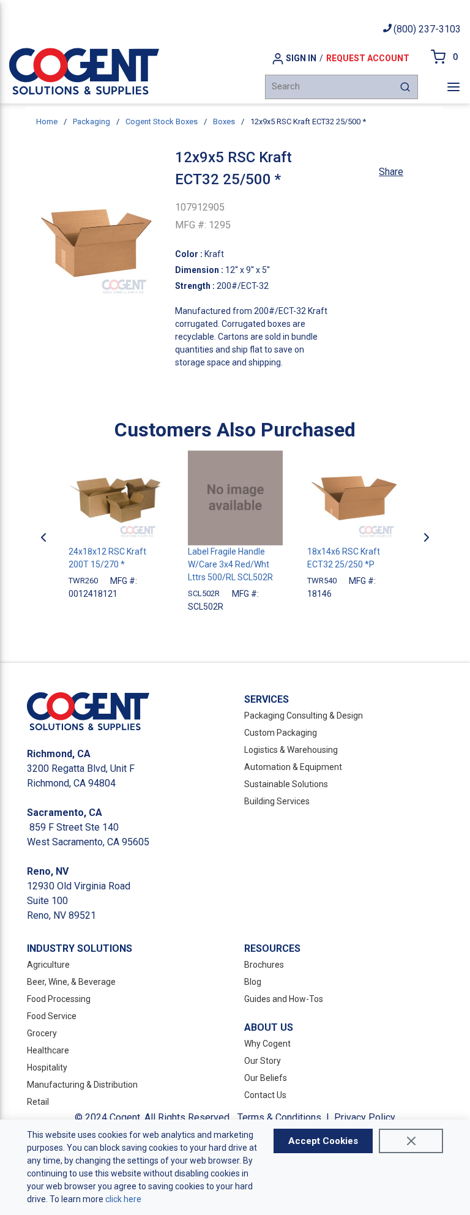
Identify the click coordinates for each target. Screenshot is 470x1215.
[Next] (426, 537)
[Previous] (43, 537)
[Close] (411, 1141)
